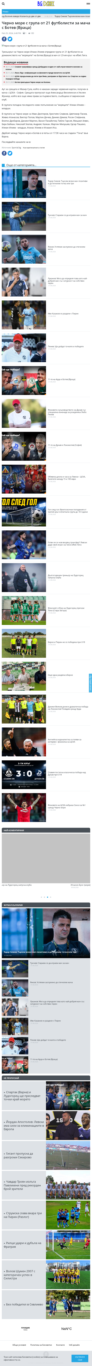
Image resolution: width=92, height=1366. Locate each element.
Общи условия (19, 1345)
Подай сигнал (90, 684)
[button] (3, 4)
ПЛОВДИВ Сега (46, 1329)
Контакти (60, 1345)
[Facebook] (4, 39)
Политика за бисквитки (41, 1345)
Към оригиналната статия (34, 148)
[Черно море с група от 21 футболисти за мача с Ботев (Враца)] (46, 45)
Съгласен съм (80, 1358)
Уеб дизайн (74, 1345)
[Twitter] (10, 39)
